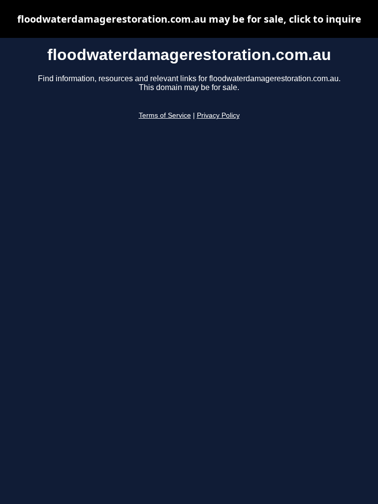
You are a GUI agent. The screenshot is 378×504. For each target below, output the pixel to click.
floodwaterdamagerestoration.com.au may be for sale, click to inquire (189, 19)
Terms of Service (165, 115)
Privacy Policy (218, 115)
